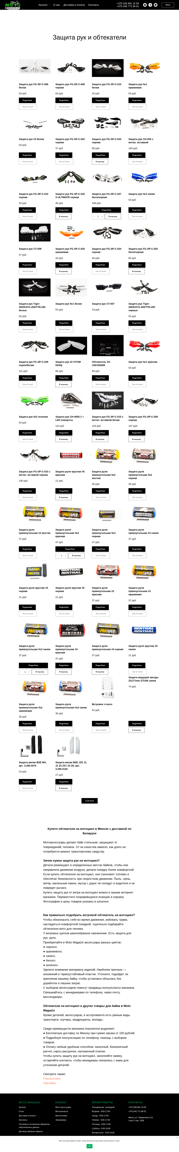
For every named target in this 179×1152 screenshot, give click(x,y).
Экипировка (60, 1120)
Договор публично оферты (31, 1131)
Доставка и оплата (74, 5)
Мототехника (61, 1116)
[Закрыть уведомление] (177, 1137)
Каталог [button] (43, 5)
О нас (56, 5)
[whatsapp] (155, 5)
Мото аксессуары (63, 1107)
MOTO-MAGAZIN (29, 1102)
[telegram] (150, 5)
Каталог (22, 1107)
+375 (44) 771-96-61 (137, 1111)
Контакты (93, 5)
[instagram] (145, 5)
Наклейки (49, 1083)
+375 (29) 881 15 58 (128, 3)
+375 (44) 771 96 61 (128, 6)
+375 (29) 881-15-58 (137, 1107)
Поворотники (52, 1078)
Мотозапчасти (61, 1111)
